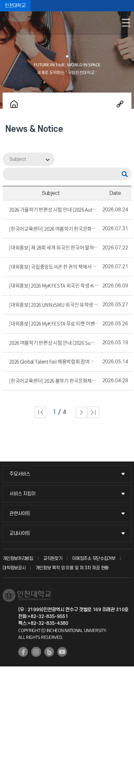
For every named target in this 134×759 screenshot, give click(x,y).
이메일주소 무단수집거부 (93, 558)
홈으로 (14, 104)
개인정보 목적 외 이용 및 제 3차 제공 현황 (72, 567)
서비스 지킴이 (22, 494)
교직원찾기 (52, 558)
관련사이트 (19, 513)
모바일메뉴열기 (126, 22)
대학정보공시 (14, 567)
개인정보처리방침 (18, 558)
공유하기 (120, 104)
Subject (17, 159)
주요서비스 (19, 474)
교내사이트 (19, 533)
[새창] (23, 652)
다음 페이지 (81, 412)
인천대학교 (15, 5)
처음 (40, 412)
